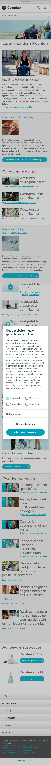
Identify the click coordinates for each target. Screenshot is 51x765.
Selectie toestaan (25, 424)
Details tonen (13, 414)
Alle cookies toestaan (25, 432)
